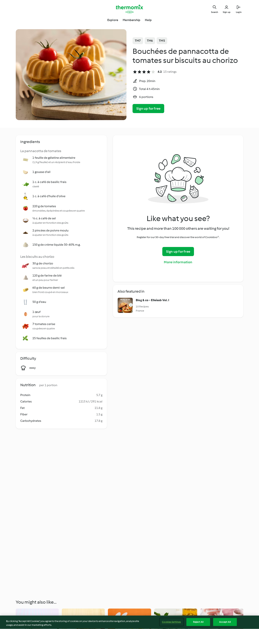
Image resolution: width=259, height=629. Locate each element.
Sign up (226, 12)
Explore (112, 20)
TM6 (150, 40)
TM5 (162, 40)
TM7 (138, 40)
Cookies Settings (171, 621)
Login (239, 12)
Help (148, 20)
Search (214, 12)
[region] (129, 622)
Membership (131, 20)
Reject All (198, 621)
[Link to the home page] (129, 9)
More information (178, 262)
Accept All (225, 621)
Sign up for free (148, 108)
